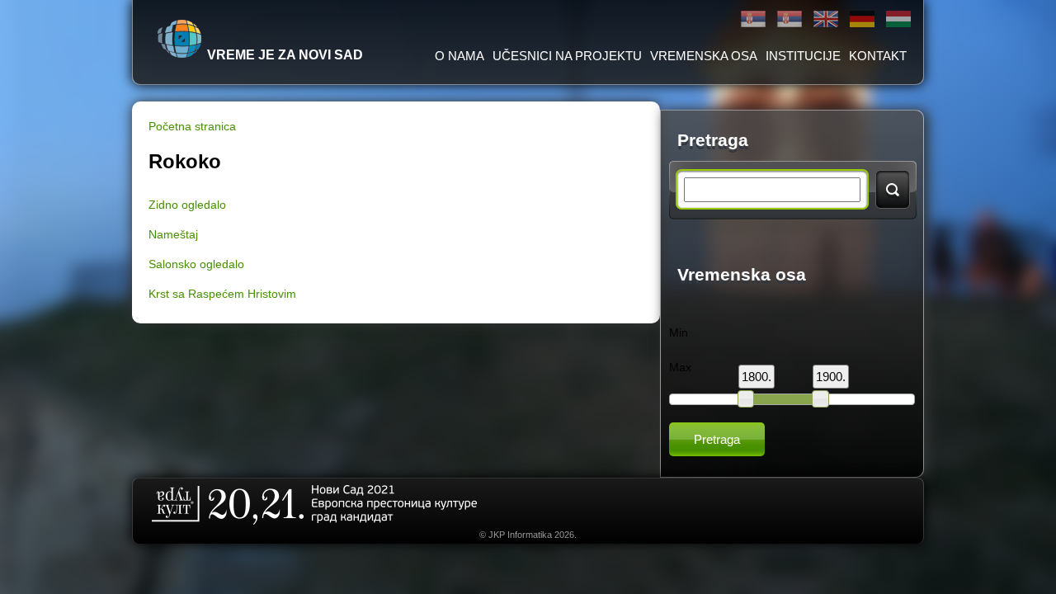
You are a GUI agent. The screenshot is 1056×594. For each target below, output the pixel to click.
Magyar (898, 19)
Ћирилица (753, 19)
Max (680, 367)
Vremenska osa (703, 56)
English (825, 19)
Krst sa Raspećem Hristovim (222, 293)
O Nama (459, 56)
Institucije (803, 56)
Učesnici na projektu (567, 56)
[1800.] (746, 398)
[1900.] (820, 398)
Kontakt (878, 56)
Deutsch (862, 19)
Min (678, 332)
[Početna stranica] (180, 38)
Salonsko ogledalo (196, 264)
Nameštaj (173, 234)
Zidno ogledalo (187, 204)
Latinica (789, 19)
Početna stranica (192, 126)
